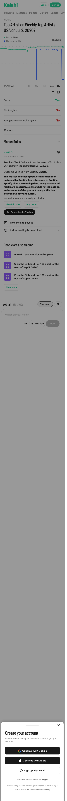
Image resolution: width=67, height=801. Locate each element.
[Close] (58, 725)
